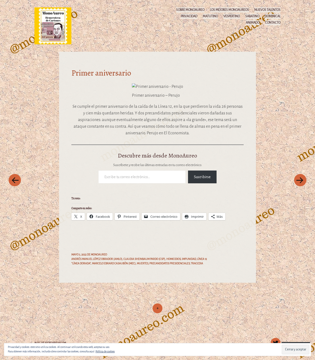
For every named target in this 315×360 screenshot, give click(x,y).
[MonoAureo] (55, 26)
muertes (142, 263)
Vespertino (231, 16)
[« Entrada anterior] (15, 180)
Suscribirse (202, 177)
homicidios (173, 258)
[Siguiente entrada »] (300, 180)
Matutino (210, 16)
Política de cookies (105, 351)
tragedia (197, 263)
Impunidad (189, 258)
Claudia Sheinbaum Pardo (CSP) (144, 258)
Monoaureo (99, 254)
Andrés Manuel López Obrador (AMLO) (96, 258)
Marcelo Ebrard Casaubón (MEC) (114, 263)
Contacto (273, 22)
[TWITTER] (275, 340)
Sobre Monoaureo (190, 10)
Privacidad (189, 16)
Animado (253, 22)
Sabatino (252, 16)
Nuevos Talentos (267, 10)
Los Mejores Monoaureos (229, 10)
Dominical (273, 16)
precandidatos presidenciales (169, 263)
